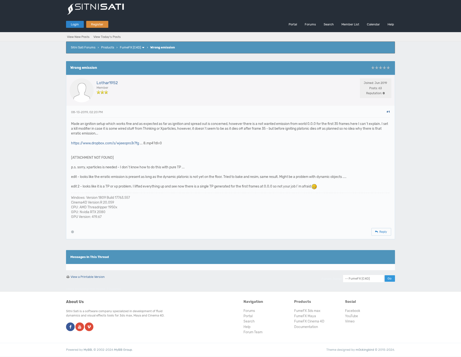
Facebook (352, 311)
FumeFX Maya (305, 316)
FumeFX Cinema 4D (309, 321)
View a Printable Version (88, 277)
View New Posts (78, 37)
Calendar (373, 24)
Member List (350, 24)
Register (97, 24)
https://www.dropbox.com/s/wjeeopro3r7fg (105, 143)
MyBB (88, 349)
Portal (293, 24)
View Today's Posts (107, 37)
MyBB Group (123, 349)
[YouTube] (79, 327)
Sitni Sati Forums (83, 47)
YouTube (351, 316)
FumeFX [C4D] (130, 47)
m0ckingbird (365, 349)
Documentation (306, 327)
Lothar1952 (107, 82)
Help (391, 24)
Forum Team (252, 332)
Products (107, 47)
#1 (388, 111)
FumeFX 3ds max (307, 311)
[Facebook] (70, 327)
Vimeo (350, 321)
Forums (310, 24)
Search (329, 24)
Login (75, 24)
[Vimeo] (89, 327)
